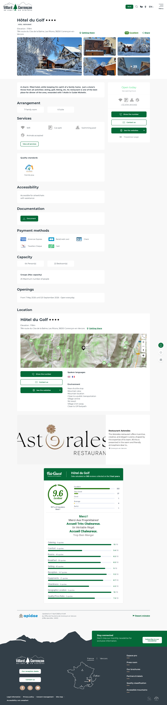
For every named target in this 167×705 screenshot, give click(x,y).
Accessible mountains (137, 690)
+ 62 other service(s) (129, 105)
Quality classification (136, 683)
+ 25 (133, 66)
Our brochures (133, 669)
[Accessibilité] (145, 6)
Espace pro (132, 655)
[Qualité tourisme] (149, 698)
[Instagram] (30, 688)
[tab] (90, 658)
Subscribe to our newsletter (152, 640)
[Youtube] (38, 688)
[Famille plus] (156, 698)
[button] (136, 7)
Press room (132, 662)
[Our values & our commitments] (141, 8)
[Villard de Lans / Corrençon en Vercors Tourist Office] (18, 6)
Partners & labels (135, 676)
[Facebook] (22, 688)
